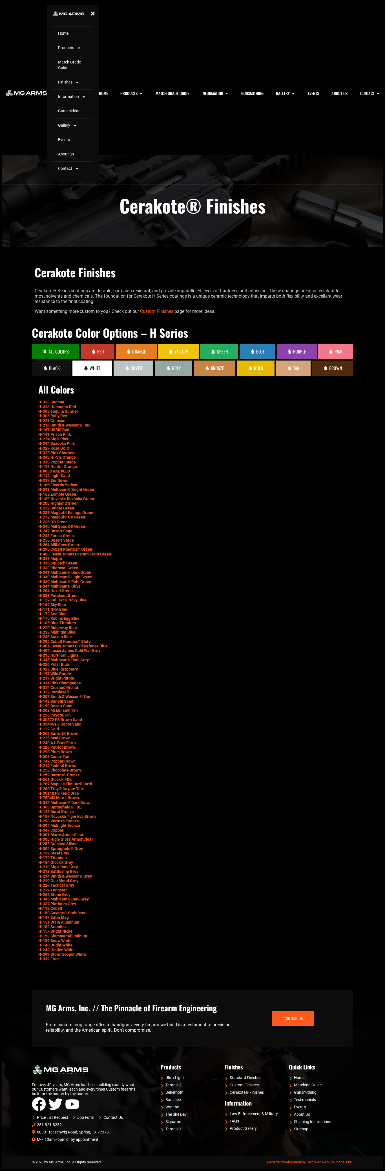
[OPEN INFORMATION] (227, 93)
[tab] (55, 351)
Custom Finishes (156, 311)
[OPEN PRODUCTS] (141, 93)
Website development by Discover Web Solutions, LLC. (309, 1162)
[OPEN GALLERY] (293, 93)
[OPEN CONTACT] (378, 93)
